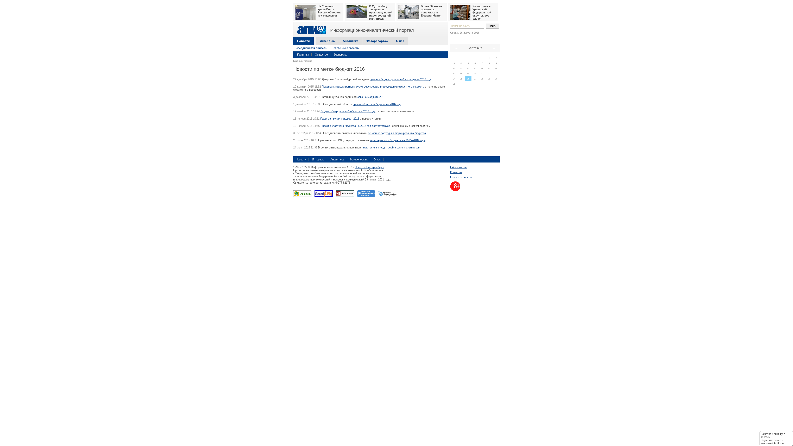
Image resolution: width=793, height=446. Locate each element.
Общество (321, 54)
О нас (400, 41)
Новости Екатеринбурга (369, 167)
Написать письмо (461, 177)
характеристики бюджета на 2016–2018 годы (397, 140)
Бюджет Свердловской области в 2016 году (348, 111)
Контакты (456, 172)
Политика (303, 54)
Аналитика (350, 41)
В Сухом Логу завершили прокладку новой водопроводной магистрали (380, 12)
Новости (303, 41)
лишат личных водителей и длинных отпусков (391, 147)
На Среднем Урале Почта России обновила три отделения (329, 11)
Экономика (340, 54)
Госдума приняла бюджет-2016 (339, 118)
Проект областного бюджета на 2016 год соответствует (355, 125)
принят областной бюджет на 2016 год (377, 104)
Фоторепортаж (377, 41)
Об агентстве (458, 167)
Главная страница (302, 61)
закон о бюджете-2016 (371, 96)
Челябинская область (345, 48)
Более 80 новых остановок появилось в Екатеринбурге (431, 11)
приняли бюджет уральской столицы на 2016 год (400, 79)
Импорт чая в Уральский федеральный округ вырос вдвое (481, 12)
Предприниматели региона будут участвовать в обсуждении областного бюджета (373, 86)
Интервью (327, 41)
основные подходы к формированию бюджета (397, 133)
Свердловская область (311, 48)
